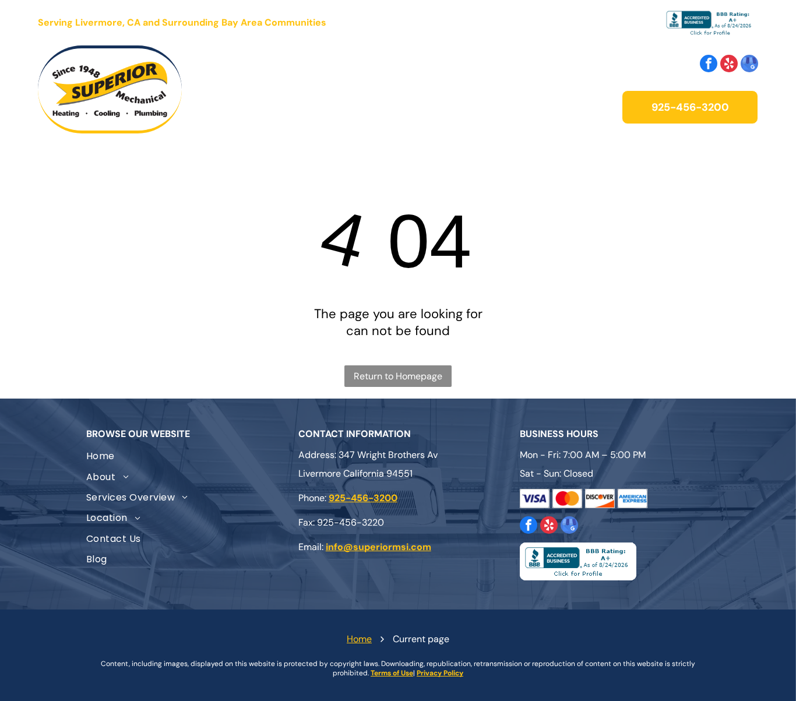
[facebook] (708, 65)
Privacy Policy (440, 673)
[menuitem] (245, 89)
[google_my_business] (749, 65)
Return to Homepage (398, 376)
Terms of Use (392, 673)
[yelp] (729, 65)
